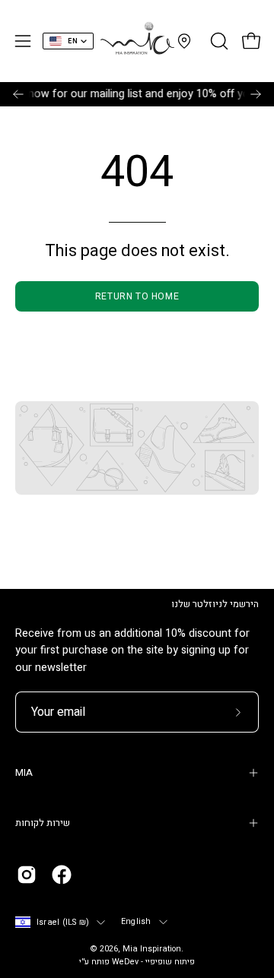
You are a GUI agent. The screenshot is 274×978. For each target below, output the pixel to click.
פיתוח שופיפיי (170, 962)
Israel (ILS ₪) (63, 922)
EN (73, 41)
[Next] (256, 94)
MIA (24, 773)
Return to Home (137, 296)
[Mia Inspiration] (137, 41)
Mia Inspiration (152, 949)
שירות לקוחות (42, 823)
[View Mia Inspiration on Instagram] (26, 874)
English (136, 922)
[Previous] (18, 94)
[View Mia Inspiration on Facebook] (61, 874)
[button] (217, 41)
